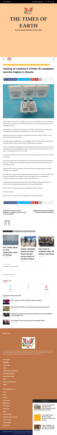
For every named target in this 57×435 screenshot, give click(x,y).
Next (9, 264)
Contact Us (6, 425)
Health (7, 64)
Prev (5, 264)
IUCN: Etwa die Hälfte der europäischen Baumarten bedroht (30, 307)
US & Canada (6, 400)
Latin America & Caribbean (10, 370)
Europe (5, 397)
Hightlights (12, 64)
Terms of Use (7, 419)
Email (4, 64)
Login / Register (7, 1)
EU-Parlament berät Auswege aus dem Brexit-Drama (28, 320)
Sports (5, 379)
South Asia (6, 408)
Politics (28, 64)
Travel (4, 368)
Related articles (7, 231)
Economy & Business (8, 373)
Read (32, 64)
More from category (29, 231)
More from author (18, 231)
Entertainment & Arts (9, 389)
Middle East (6, 403)
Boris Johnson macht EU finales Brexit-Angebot (26, 300)
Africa (4, 394)
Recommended (37, 64)
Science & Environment (9, 382)
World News (46, 64)
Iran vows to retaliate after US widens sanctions (46, 251)
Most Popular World (20, 64)
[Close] (34, 401)
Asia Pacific (6, 406)
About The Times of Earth (10, 417)
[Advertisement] (28, 46)
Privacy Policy (7, 422)
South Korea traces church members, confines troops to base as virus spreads (14, 212)
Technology (6, 365)
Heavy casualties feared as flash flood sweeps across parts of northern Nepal (28, 254)
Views (42, 64)
